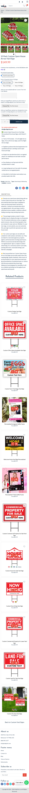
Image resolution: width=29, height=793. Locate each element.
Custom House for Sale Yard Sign (14, 570)
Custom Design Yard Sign (14, 311)
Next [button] (27, 49)
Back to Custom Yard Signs (14, 722)
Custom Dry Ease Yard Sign (14, 713)
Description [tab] (5, 194)
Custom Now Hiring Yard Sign (14, 606)
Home (2, 10)
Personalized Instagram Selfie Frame (14, 424)
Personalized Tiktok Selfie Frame (14, 494)
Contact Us (4, 753)
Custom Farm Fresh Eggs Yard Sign (14, 389)
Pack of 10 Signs (7, 82)
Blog (2, 756)
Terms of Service (5, 759)
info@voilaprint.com (7, 129)
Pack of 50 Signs (19, 85)
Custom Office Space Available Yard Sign (14, 350)
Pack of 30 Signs (7, 85)
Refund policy (4, 762)
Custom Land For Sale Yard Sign (14, 678)
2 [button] (15, 54)
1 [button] (13, 54)
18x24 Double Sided (8, 75)
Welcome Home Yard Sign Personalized (14, 459)
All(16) (19, 567)
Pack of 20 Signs (19, 82)
